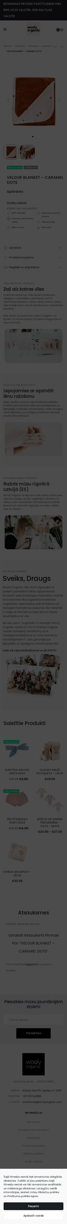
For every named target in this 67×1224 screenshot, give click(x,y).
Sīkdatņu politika (48, 1192)
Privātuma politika (18, 1196)
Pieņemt (33, 1206)
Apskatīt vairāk (33, 1215)
